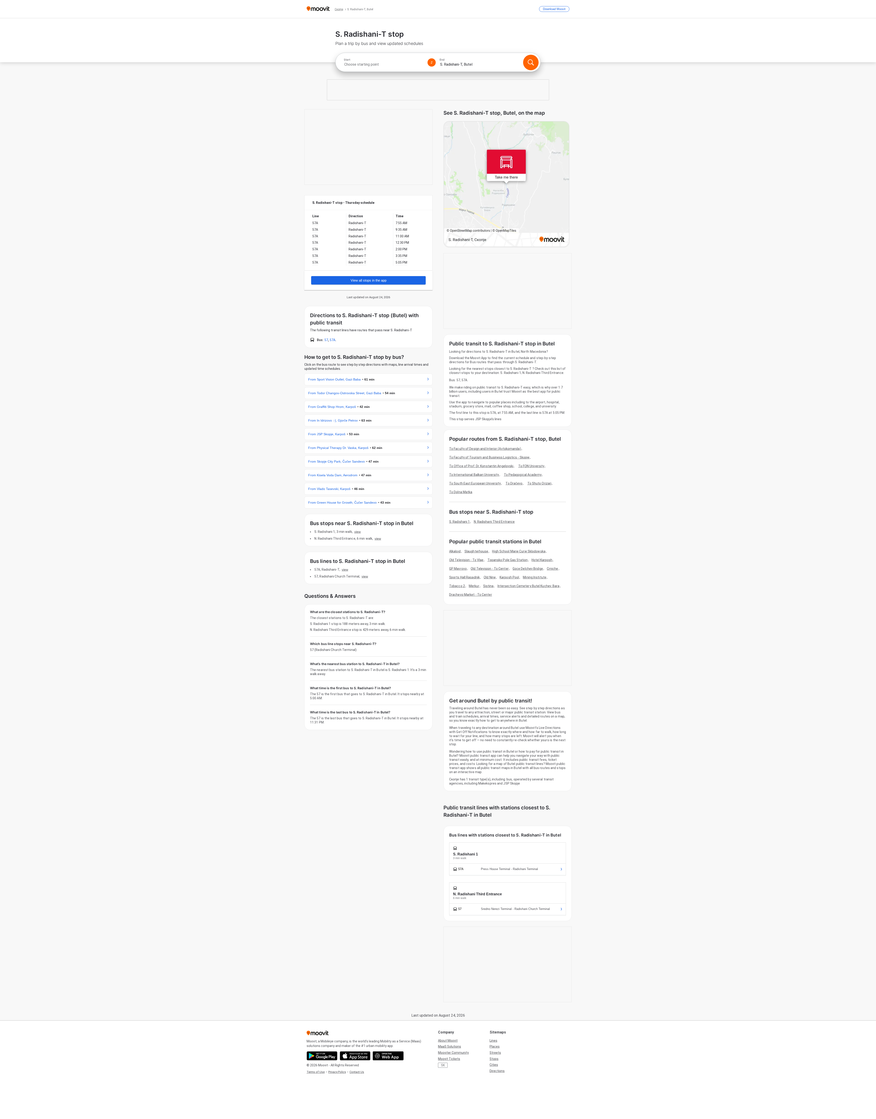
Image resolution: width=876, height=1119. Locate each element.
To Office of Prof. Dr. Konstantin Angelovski (481, 466)
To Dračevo (514, 483)
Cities (494, 1065)
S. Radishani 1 (459, 521)
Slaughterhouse (476, 551)
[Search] (531, 62)
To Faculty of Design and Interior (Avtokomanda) (485, 449)
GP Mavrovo (458, 568)
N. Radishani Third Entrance (494, 521)
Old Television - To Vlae (466, 560)
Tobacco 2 (457, 586)
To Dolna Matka (460, 492)
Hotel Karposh (542, 560)
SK (443, 1065)
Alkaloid (455, 551)
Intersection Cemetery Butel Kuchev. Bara (529, 586)
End (442, 59)
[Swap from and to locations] (432, 62)
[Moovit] (318, 9)
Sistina (488, 586)
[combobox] (384, 64)
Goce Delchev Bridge (528, 568)
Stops (494, 1059)
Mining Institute (534, 577)
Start (347, 59)
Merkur (474, 586)
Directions (497, 1071)
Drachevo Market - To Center (470, 594)
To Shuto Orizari (539, 483)
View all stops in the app (368, 280)
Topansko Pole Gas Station (508, 560)
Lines (493, 1040)
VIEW (357, 532)
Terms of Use (316, 1072)
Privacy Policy (337, 1072)
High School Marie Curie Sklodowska (518, 551)
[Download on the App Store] (355, 1055)
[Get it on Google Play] (322, 1055)
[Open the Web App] (388, 1055)
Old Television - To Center (490, 568)
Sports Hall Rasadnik (464, 577)
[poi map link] (506, 184)
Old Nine (490, 577)
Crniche (552, 568)
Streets (495, 1052)
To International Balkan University (474, 475)
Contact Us (356, 1072)
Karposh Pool (509, 577)
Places (495, 1046)
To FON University (531, 466)
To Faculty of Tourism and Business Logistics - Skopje (489, 457)
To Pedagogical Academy (523, 475)
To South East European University (475, 483)
